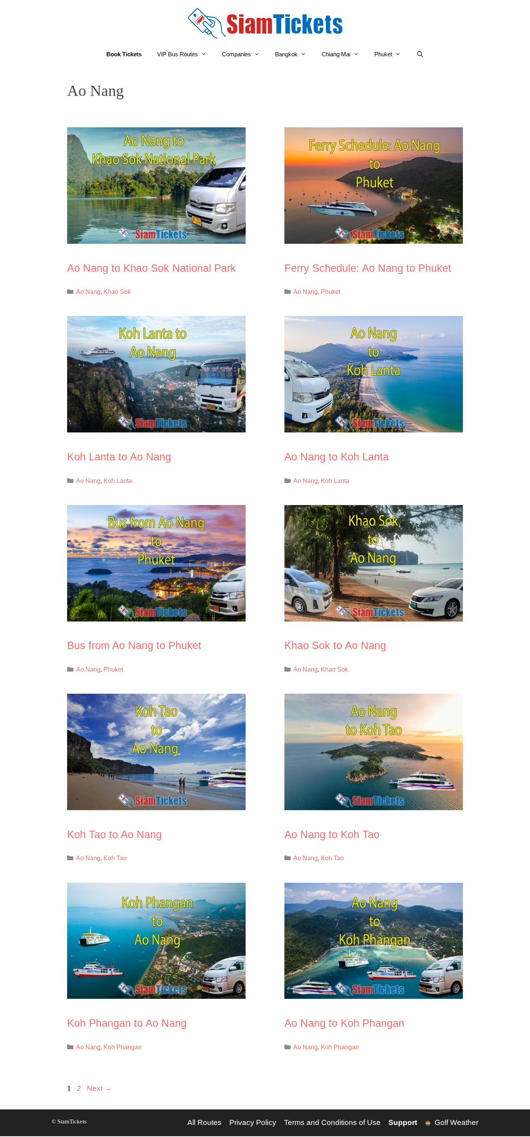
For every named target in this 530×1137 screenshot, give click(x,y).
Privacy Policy (252, 1122)
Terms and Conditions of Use (332, 1122)
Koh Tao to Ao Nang (114, 834)
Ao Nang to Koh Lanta (336, 457)
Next (99, 1088)
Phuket (383, 54)
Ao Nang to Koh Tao (331, 834)
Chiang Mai (336, 54)
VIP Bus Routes (177, 54)
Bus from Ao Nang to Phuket (134, 645)
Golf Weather (455, 1122)
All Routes (204, 1122)
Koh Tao (115, 857)
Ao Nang (88, 291)
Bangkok (286, 54)
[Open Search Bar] (420, 54)
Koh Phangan (123, 1046)
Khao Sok (117, 291)
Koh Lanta (118, 480)
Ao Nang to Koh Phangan (344, 1023)
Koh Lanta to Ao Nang (119, 457)
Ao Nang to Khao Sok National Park (151, 268)
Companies (236, 54)
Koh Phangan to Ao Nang (127, 1023)
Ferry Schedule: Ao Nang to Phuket (367, 268)
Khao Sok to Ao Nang (335, 645)
